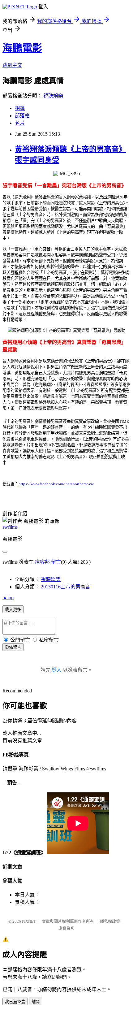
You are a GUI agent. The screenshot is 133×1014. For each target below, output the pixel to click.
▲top (8, 597)
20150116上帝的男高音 (65, 586)
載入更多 (13, 609)
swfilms (10, 527)
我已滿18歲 (15, 1001)
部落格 (22, 115)
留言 (56, 562)
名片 (20, 123)
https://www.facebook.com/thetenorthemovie (56, 484)
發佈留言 (13, 647)
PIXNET (29, 921)
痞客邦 (42, 562)
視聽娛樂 (53, 95)
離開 (36, 1001)
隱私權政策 (110, 921)
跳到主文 (12, 65)
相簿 (20, 108)
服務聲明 (66, 927)
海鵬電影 (22, 48)
